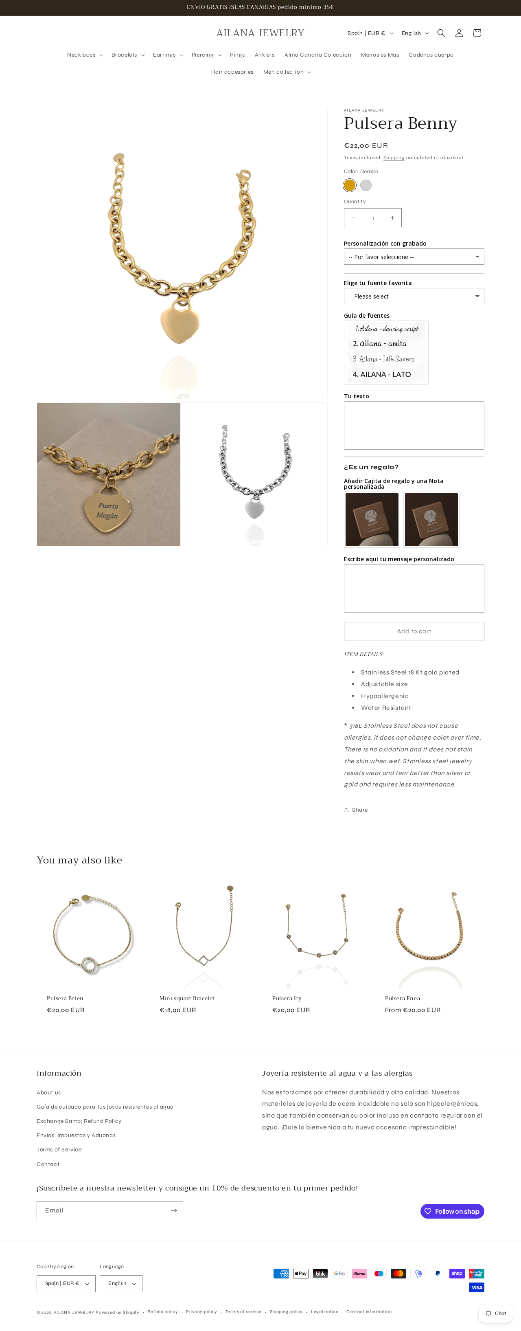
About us (49, 1092)
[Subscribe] (174, 1210)
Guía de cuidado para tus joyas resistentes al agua (105, 1106)
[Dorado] (349, 185)
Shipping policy (286, 1311)
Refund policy (162, 1311)
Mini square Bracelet (187, 998)
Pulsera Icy (287, 998)
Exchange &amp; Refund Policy (79, 1121)
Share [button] (360, 809)
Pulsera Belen (65, 998)
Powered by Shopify (118, 1312)
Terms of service (243, 1311)
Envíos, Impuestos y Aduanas (76, 1135)
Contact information (369, 1311)
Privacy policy (201, 1311)
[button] (84, 55)
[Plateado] (366, 185)
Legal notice (324, 1311)
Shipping (394, 157)
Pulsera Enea (402, 998)
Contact (48, 1164)
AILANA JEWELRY (74, 1312)
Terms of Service (59, 1149)
